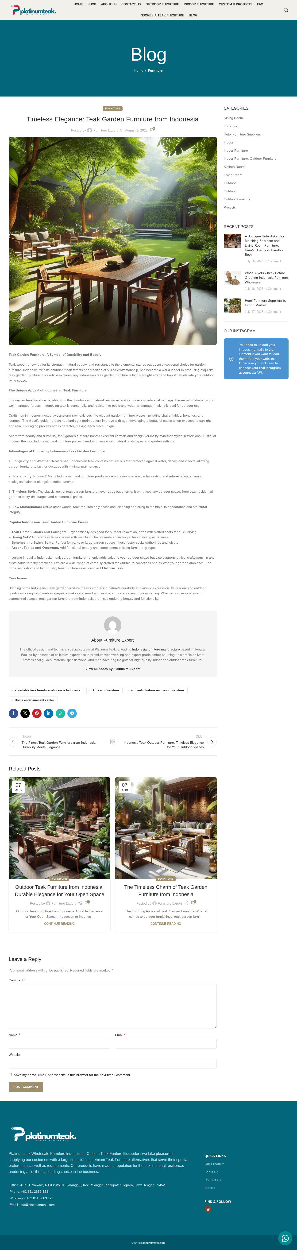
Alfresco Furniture (106, 690)
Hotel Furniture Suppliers (242, 134)
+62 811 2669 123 (40, 1198)
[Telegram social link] (72, 713)
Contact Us (212, 1180)
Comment (17, 980)
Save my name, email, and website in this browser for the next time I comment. (72, 1075)
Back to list (112, 742)
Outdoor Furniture (237, 199)
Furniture (155, 70)
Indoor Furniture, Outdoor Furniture (250, 158)
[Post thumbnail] (232, 249)
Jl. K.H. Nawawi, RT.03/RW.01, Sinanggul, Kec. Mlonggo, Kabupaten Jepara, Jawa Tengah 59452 (92, 1185)
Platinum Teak (112, 568)
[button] (285, 1238)
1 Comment (273, 261)
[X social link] (25, 713)
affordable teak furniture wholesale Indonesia (47, 690)
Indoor (228, 142)
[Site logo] (33, 10)
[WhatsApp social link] (60, 713)
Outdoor (230, 183)
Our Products (214, 1164)
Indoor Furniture (236, 150)
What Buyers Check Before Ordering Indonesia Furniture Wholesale (266, 277)
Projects (230, 207)
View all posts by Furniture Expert (112, 669)
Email (120, 1035)
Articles (209, 1188)
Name (14, 1035)
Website (15, 1055)
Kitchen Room (234, 167)
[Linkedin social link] (48, 713)
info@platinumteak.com (37, 1205)
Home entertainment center (34, 700)
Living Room (233, 175)
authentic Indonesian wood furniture (157, 690)
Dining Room (233, 118)
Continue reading (59, 923)
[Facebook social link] (13, 713)
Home (138, 70)
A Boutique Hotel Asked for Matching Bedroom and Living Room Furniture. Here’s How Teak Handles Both (264, 245)
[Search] (286, 10)
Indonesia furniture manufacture (156, 649)
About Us (211, 1172)
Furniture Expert (105, 130)
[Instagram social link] (208, 1209)
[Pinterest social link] (37, 713)
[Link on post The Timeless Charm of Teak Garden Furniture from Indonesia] (166, 828)
